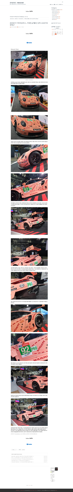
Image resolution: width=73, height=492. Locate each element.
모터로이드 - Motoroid (17, 2)
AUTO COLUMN (14, 454)
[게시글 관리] (16, 450)
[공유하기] (15, 450)
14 (60, 32)
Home (52, 4)
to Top (71, 490)
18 (55, 33)
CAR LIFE (54, 15)
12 (57, 32)
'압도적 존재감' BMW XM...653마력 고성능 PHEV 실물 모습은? (20, 460)
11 (55, 32)
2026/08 (57, 28)
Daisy (56, 490)
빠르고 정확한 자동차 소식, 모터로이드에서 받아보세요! (52, 476)
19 (57, 33)
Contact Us (57, 4)
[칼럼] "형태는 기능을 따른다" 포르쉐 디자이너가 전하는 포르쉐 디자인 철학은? (21, 456)
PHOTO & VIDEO (56, 18)
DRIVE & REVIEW (56, 12)
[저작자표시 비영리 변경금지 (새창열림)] (23, 449)
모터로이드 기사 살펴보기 (56, 9)
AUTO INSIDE (55, 13)
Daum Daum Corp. (33, 490)
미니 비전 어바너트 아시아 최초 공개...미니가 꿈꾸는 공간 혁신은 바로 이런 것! (21, 459)
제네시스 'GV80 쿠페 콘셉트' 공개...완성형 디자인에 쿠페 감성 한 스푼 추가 (21, 457)
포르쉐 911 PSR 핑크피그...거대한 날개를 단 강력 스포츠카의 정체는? (26, 18)
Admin (61, 4)
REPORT (54, 19)
